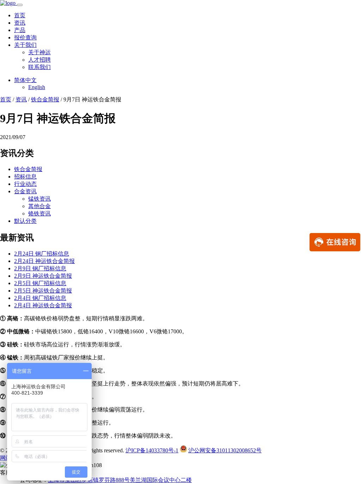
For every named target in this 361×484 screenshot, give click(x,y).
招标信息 (25, 177)
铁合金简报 (45, 99)
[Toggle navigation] (20, 5)
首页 (19, 15)
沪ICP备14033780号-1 (152, 450)
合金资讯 (25, 191)
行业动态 (25, 184)
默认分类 (25, 221)
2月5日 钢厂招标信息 (40, 283)
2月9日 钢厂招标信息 (40, 268)
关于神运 (39, 52)
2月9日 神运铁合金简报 (43, 276)
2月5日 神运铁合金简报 (43, 291)
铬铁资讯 (39, 213)
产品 (19, 30)
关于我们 (25, 45)
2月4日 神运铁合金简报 (43, 305)
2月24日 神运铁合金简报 (44, 261)
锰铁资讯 (39, 199)
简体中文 (25, 80)
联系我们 (39, 67)
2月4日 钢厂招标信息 (40, 298)
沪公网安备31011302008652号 (225, 450)
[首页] (8, 3)
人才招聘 (39, 60)
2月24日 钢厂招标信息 (41, 254)
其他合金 (39, 206)
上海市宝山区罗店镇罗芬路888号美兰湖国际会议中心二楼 (120, 480)
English (36, 87)
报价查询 (25, 37)
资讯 (19, 23)
